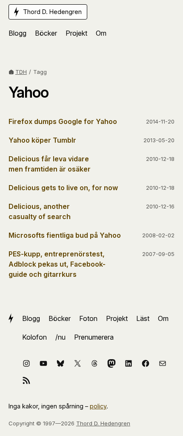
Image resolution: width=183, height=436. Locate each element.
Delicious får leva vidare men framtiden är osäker (50, 164)
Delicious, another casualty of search (40, 211)
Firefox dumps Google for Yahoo (63, 121)
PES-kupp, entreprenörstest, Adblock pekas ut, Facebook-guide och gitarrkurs (57, 264)
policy (98, 406)
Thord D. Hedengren (103, 423)
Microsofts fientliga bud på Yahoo (65, 235)
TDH (21, 71)
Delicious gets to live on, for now (63, 187)
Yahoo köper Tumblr (42, 140)
